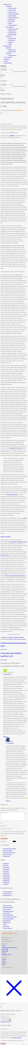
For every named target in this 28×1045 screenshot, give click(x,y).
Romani (5, 924)
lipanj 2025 (5, 865)
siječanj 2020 (6, 880)
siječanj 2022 (6, 875)
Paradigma (21, 637)
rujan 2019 (5, 884)
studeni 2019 (6, 882)
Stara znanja (6, 926)
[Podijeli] (2, 1003)
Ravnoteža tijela (7, 920)
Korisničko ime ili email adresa (8, 1014)
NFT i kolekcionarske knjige (10, 917)
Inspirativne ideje (18, 110)
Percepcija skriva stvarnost (9, 848)
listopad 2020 (6, 878)
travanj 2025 (6, 869)
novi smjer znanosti (13, 637)
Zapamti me (5, 1020)
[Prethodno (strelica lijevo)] (1, 1005)
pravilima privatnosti (16, 1037)
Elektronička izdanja (8, 907)
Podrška (4, 964)
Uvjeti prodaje (5, 949)
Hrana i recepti (6, 909)
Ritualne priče (6, 856)
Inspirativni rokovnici (8, 911)
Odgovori (5, 736)
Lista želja (4, 962)
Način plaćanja (5, 951)
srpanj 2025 (6, 863)
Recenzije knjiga (7, 895)
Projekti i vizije (6, 893)
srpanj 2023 (6, 871)
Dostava (4, 952)
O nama (3, 945)
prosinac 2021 (6, 876)
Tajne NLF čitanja (7, 854)
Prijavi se (3, 75)
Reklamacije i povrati (6, 954)
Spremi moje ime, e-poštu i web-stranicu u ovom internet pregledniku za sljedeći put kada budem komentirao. (13, 833)
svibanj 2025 (6, 867)
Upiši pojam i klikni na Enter (19, 71)
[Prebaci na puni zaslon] (3, 1003)
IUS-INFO (12, 135)
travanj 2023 (6, 873)
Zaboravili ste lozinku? (6, 1021)
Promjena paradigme (8, 918)
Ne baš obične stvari (8, 915)
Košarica (4, 961)
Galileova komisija (6, 536)
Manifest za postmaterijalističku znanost (15, 575)
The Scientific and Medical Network (18, 541)
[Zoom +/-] (4, 1003)
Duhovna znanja (7, 905)
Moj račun (4, 959)
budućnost (5, 637)
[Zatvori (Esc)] (1, 1003)
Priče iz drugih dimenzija (9, 852)
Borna (7, 110)
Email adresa (4, 1029)
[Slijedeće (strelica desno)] (2, 1005)
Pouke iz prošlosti (7, 850)
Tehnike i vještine (7, 928)
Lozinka (3, 1018)
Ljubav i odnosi (6, 913)
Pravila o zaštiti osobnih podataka (9, 947)
